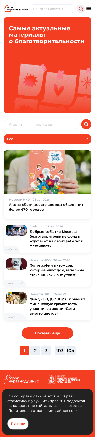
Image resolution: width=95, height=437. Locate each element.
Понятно (18, 423)
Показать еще (47, 333)
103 (59, 350)
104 (70, 350)
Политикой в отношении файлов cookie (43, 410)
